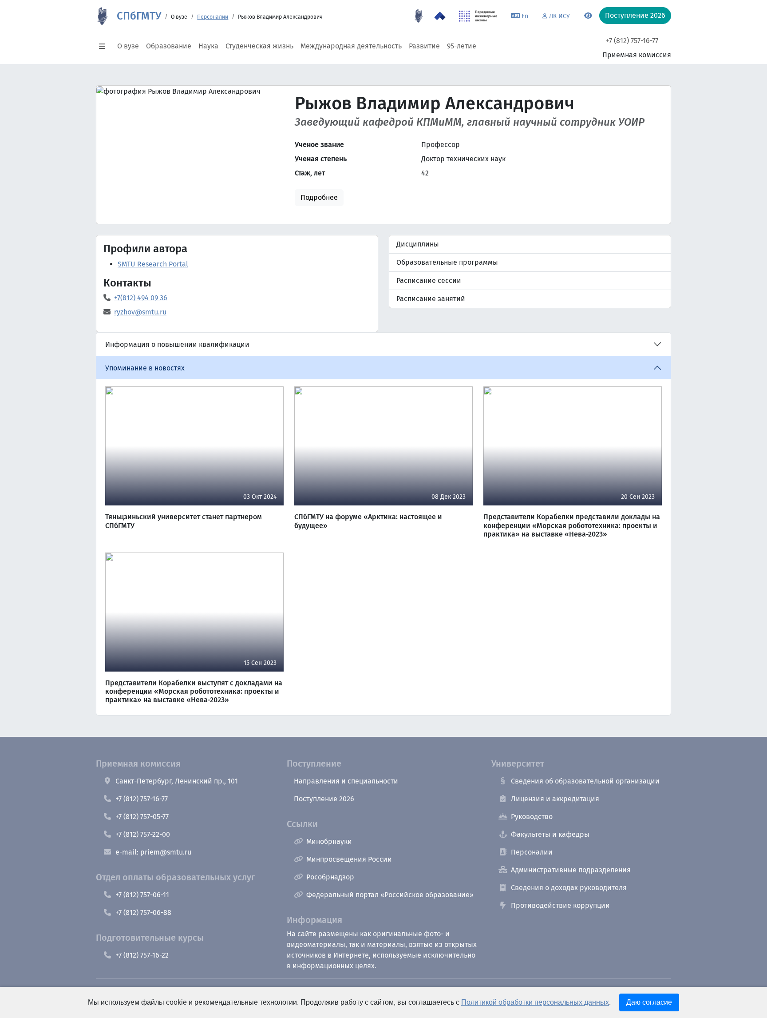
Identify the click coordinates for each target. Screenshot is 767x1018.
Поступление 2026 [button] (635, 15)
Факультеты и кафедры (550, 834)
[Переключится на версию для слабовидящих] (588, 16)
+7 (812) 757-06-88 (143, 912)
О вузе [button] (128, 46)
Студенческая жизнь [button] (259, 46)
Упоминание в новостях (145, 368)
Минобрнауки (329, 841)
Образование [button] (168, 46)
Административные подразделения (571, 870)
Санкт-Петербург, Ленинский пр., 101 (176, 781)
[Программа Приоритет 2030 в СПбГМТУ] (439, 16)
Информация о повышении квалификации (177, 344)
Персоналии (212, 17)
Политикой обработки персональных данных (535, 1002)
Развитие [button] (424, 46)
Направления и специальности (346, 781)
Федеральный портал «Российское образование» (390, 895)
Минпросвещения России (349, 859)
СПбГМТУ (139, 16)
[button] (105, 46)
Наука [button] (208, 46)
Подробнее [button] (319, 197)
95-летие (461, 46)
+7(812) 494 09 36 (140, 298)
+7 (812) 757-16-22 (142, 955)
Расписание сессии (428, 280)
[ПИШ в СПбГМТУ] (478, 16)
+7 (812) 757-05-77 (142, 816)
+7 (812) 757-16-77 (632, 40)
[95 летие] (418, 16)
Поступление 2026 (324, 799)
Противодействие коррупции (560, 905)
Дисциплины (417, 244)
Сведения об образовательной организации (585, 781)
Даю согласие (649, 1002)
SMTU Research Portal (153, 264)
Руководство (532, 816)
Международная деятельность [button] (351, 46)
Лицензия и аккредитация (555, 799)
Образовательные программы (447, 262)
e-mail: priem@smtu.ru (153, 852)
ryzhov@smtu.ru (140, 312)
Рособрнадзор (330, 877)
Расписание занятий (430, 298)
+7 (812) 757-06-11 (142, 895)
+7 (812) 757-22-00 (142, 834)
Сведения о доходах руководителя (569, 887)
